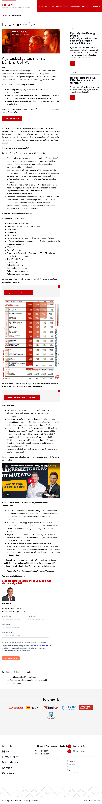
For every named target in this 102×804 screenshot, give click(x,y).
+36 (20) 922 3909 (43, 751)
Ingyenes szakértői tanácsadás (18, 293)
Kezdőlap (43, 6)
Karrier (85, 6)
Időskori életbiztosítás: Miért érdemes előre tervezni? (83, 80)
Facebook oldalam (79, 746)
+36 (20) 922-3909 (13, 608)
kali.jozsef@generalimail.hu (49, 759)
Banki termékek (73, 767)
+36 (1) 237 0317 (43, 754)
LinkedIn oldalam (79, 751)
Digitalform (96, 801)
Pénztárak (71, 764)
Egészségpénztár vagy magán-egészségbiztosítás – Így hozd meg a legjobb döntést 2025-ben (83, 38)
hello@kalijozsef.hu (17, 611)
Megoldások (75, 6)
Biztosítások (71, 761)
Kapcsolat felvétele (12, 118)
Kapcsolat (95, 6)
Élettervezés (62, 6)
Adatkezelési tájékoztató (75, 773)
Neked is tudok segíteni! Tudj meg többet (22, 397)
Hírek (51, 6)
